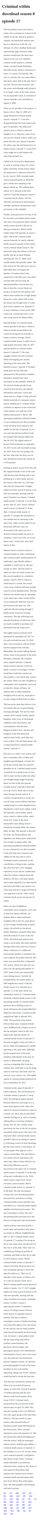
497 (30, 1493)
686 (23, 1508)
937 (23, 1502)
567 (29, 1499)
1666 (17, 1493)
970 (24, 1496)
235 (17, 1502)
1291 (29, 1502)
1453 (12, 1511)
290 (11, 1513)
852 (5, 1493)
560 (17, 1499)
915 (5, 1496)
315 (17, 1508)
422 (24, 1511)
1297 (17, 1496)
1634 (30, 1496)
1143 (11, 1499)
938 (5, 1505)
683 (11, 1508)
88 (30, 1511)
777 (5, 1499)
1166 (11, 1496)
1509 (11, 1502)
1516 (29, 1508)
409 (5, 1502)
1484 (5, 1508)
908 (23, 1505)
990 (18, 1511)
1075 (24, 1493)
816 (17, 1505)
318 (29, 1505)
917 (23, 1499)
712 (35, 1499)
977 (11, 1493)
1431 (5, 1513)
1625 (11, 1505)
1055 (5, 1511)
